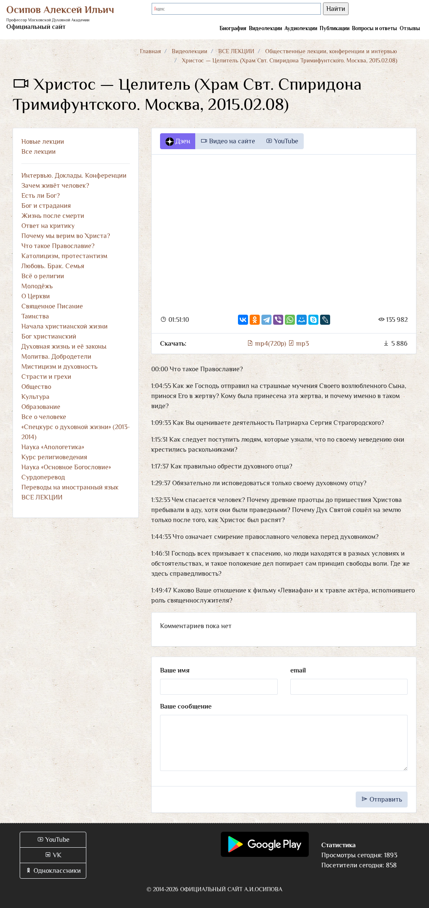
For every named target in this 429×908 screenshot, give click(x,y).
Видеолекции (265, 28)
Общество (36, 387)
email (298, 670)
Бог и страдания (46, 206)
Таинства (35, 316)
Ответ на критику (48, 226)
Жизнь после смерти (52, 216)
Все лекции (38, 151)
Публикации (334, 28)
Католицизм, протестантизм (64, 256)
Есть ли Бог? (40, 195)
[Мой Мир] (302, 320)
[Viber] (278, 320)
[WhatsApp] (290, 320)
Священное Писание (52, 306)
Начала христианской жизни (64, 326)
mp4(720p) (270, 343)
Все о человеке (43, 417)
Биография (233, 28)
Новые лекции (42, 141)
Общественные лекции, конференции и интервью (331, 51)
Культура (35, 397)
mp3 (302, 343)
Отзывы (410, 28)
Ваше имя (174, 670)
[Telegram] (266, 320)
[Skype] (313, 320)
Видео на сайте (231, 141)
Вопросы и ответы (374, 28)
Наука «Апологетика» (52, 447)
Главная (150, 51)
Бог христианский (48, 336)
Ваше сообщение (186, 706)
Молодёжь (37, 286)
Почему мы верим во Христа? (65, 236)
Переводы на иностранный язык (70, 487)
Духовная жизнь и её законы (63, 346)
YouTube (285, 141)
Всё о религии (42, 276)
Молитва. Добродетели (56, 356)
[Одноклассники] (255, 320)
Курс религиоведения (54, 457)
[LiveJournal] (325, 320)
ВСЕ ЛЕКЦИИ (236, 51)
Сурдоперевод (43, 477)
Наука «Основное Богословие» (66, 467)
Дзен (182, 141)
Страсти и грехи (46, 376)
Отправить (385, 799)
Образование (40, 407)
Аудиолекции (300, 28)
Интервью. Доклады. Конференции (74, 175)
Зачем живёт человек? (55, 185)
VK (56, 855)
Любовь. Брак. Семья (52, 266)
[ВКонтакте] (243, 320)
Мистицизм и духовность (59, 366)
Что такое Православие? (58, 246)
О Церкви (35, 296)
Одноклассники (56, 870)
